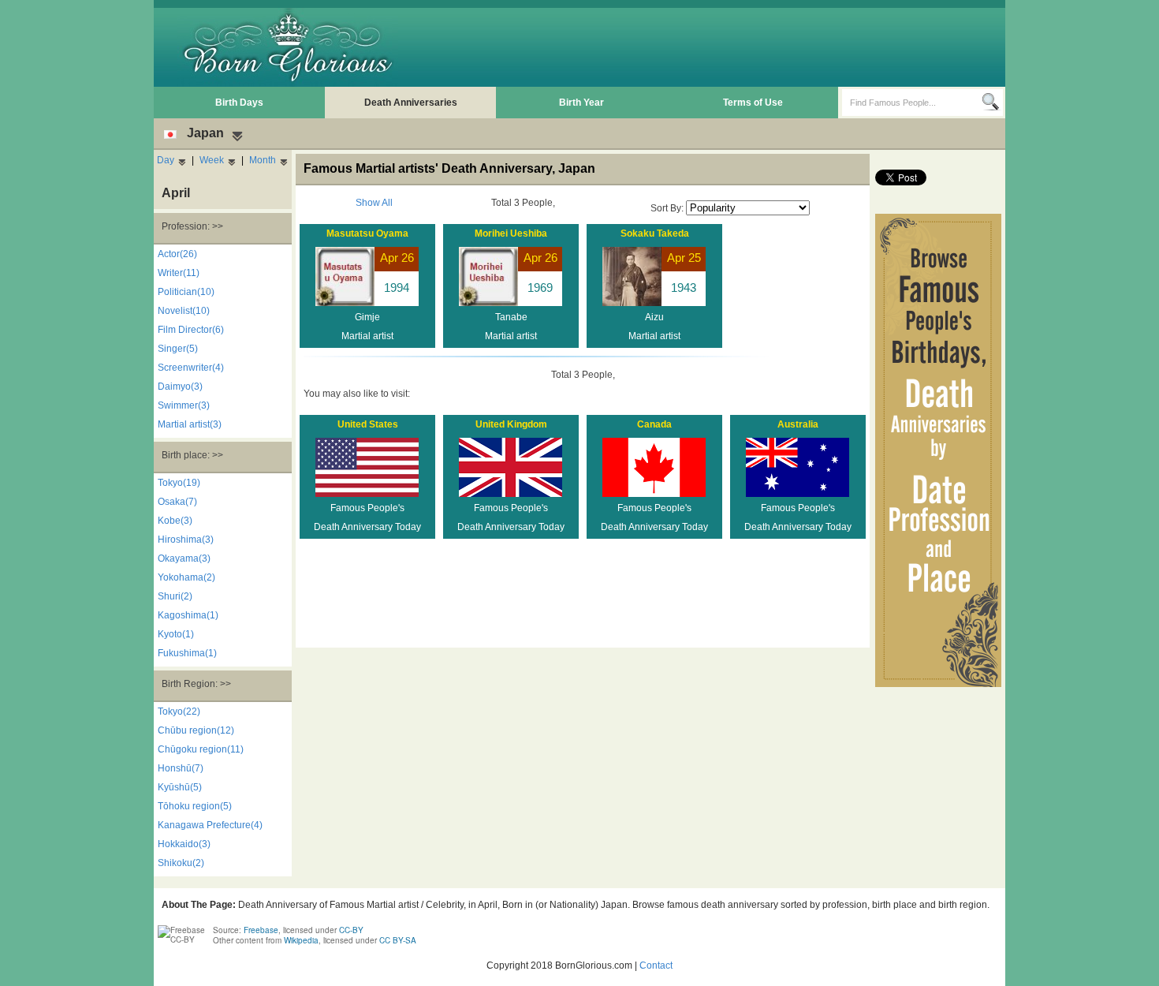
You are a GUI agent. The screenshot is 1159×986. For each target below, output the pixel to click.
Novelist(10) (184, 310)
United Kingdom (511, 424)
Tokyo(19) (179, 482)
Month (262, 160)
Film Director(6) (191, 329)
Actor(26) (177, 254)
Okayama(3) (184, 558)
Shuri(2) (175, 596)
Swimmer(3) (184, 405)
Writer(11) (178, 272)
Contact (656, 965)
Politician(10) (186, 291)
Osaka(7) (177, 501)
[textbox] (912, 102)
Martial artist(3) (190, 424)
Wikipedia (301, 940)
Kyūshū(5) (180, 787)
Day (165, 160)
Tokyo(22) (179, 711)
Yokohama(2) (186, 577)
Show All (374, 202)
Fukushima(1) (187, 653)
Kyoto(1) (176, 634)
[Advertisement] (714, 47)
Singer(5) (178, 348)
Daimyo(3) (180, 386)
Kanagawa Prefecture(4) (210, 825)
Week (211, 160)
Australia (797, 424)
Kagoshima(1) (188, 615)
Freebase (261, 930)
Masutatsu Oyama (367, 233)
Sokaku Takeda (654, 233)
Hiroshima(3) (186, 539)
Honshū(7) (180, 768)
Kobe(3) (175, 520)
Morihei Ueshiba (511, 233)
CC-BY (351, 930)
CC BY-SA (397, 940)
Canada (654, 424)
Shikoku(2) (181, 862)
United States (367, 424)
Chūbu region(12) (196, 730)
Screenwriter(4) (191, 367)
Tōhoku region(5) (195, 806)
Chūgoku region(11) (201, 749)
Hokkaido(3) (184, 844)
